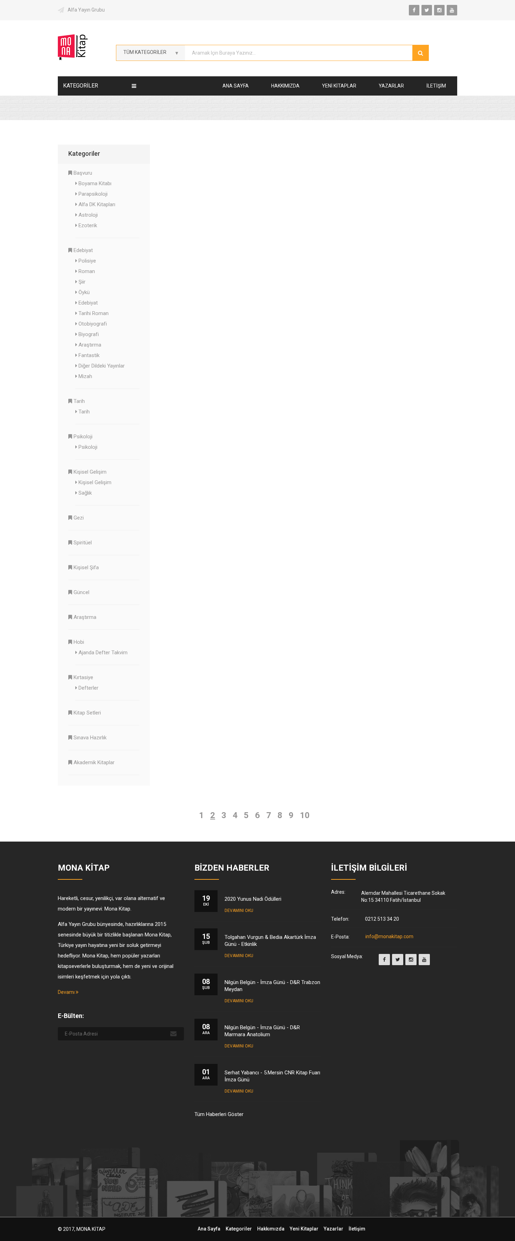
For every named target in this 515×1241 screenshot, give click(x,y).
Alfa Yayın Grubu (86, 10)
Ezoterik (87, 225)
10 (305, 815)
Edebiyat (83, 250)
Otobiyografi (92, 324)
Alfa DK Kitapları (96, 204)
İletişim (436, 86)
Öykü (84, 292)
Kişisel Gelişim (90, 472)
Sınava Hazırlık (90, 737)
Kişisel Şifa (86, 567)
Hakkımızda (285, 86)
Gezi (79, 518)
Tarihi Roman (93, 313)
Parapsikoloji (93, 194)
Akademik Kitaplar (94, 762)
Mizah (85, 376)
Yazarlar (391, 86)
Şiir (81, 282)
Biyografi (88, 334)
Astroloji (88, 215)
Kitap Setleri (87, 713)
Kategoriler (239, 1229)
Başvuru (83, 173)
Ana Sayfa (235, 86)
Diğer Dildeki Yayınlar (101, 366)
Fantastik (88, 355)
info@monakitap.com (389, 936)
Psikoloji (83, 436)
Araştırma (89, 345)
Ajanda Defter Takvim (103, 652)
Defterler (88, 688)
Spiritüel (83, 542)
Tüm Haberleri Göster (218, 1114)
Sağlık (85, 493)
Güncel (81, 592)
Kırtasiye (83, 677)
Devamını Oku (239, 910)
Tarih (79, 401)
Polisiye (87, 261)
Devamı (67, 992)
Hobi (79, 642)
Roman (86, 271)
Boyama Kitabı (94, 183)
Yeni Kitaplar (339, 86)
